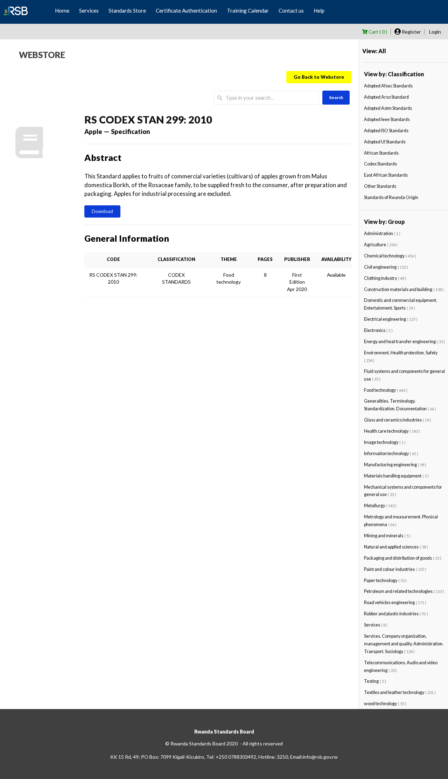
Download (102, 211)
